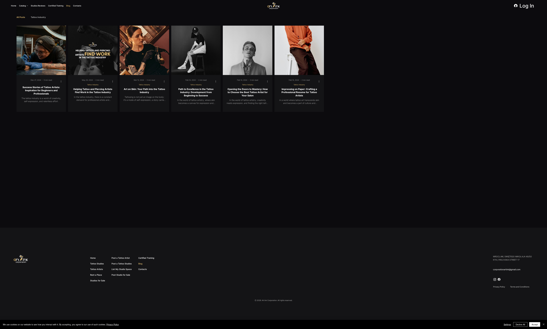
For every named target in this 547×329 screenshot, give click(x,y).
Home (93, 258)
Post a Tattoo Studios (122, 263)
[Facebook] (499, 279)
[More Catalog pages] (27, 5)
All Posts (21, 17)
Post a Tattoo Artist (121, 258)
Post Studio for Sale (121, 275)
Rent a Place (96, 275)
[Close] (543, 324)
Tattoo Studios (97, 263)
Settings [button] (507, 324)
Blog (140, 263)
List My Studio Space (122, 269)
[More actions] (62, 81)
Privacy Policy (112, 324)
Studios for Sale (97, 280)
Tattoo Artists (96, 269)
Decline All (520, 324)
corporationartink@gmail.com (506, 269)
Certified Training (146, 258)
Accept (535, 324)
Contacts (142, 269)
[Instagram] (495, 279)
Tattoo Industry (38, 17)
